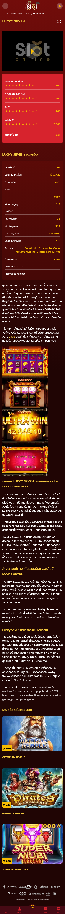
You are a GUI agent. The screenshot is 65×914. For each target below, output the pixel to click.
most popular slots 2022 (44, 691)
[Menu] (5, 6)
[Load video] (32, 51)
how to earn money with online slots (23, 695)
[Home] (32, 6)
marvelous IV (46, 687)
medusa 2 (8, 691)
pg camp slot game (22, 699)
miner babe (21, 691)
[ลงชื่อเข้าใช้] (60, 6)
